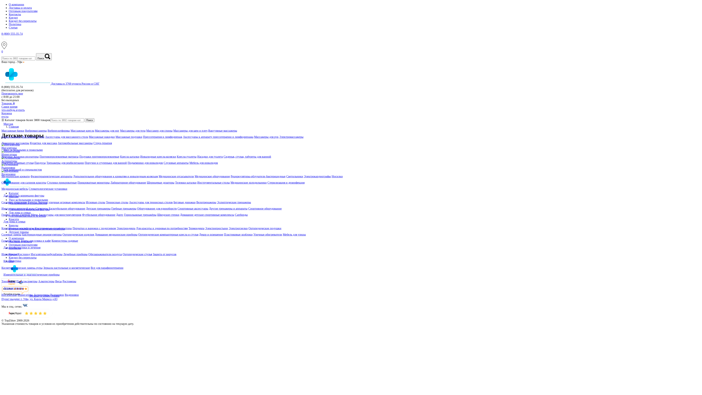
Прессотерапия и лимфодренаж (162, 136)
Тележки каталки (186, 182)
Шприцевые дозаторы (160, 182)
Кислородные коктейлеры (17, 228)
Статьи (13, 27)
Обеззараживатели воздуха (105, 254)
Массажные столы (33, 136)
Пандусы (40, 162)
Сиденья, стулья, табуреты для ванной (247, 156)
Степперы (41, 208)
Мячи (34, 214)
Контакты (15, 14)
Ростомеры (69, 281)
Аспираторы (42, 294)
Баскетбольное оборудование (67, 208)
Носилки (337, 176)
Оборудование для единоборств (157, 208)
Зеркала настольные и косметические (66, 267)
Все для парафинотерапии (107, 267)
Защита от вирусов (164, 254)
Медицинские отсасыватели (176, 176)
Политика (15, 24)
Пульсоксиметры (26, 281)
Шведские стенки (168, 214)
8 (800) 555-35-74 (12, 33)
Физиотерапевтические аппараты (51, 176)
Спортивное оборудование (265, 208)
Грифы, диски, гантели (15, 214)
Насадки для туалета (210, 156)
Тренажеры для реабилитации (65, 162)
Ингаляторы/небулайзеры (47, 254)
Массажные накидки (102, 136)
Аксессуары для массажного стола (66, 136)
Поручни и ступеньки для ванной (106, 162)
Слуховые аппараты (176, 162)
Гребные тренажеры (123, 208)
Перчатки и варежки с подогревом (94, 228)
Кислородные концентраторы (53, 228)
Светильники (294, 176)
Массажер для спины (159, 130)
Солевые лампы (11, 234)
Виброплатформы (59, 130)
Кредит (13, 17)
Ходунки (7, 156)
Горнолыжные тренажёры (140, 214)
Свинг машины (11, 136)
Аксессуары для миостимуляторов (60, 214)
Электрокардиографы (317, 176)
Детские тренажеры (98, 208)
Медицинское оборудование (212, 176)
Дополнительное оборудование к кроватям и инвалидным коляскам (115, 176)
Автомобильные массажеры (75, 143)
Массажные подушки (129, 136)
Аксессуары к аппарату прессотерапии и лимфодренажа (218, 136)
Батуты (32, 202)
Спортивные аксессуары (193, 208)
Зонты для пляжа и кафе (36, 240)
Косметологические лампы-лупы (22, 267)
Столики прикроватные (62, 182)
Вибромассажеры (36, 130)
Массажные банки (12, 130)
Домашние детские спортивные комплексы (207, 214)
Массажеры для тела (133, 130)
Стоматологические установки (48, 188)
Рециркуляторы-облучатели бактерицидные (258, 176)
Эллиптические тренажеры (234, 202)
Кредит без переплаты (23, 20)
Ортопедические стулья (137, 254)
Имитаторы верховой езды (18, 208)
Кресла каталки (129, 156)
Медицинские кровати (15, 176)
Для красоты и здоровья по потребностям (162, 228)
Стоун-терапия (102, 143)
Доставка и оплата (20, 7)
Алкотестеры (46, 281)
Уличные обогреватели (267, 234)
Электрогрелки (238, 228)
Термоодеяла (196, 228)
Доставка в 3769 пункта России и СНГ (75, 83)
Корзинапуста (6, 115)
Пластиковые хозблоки (238, 234)
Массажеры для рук (266, 136)
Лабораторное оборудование (128, 182)
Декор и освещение (211, 234)
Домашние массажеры (15, 143)
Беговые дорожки (184, 202)
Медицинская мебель (14, 188)
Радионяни (57, 294)
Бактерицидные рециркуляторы (42, 234)
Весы (58, 281)
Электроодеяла (126, 228)
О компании (16, 4)
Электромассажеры (291, 136)
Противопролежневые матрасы (59, 156)
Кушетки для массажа (43, 143)
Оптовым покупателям (23, 11)
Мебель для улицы (294, 234)
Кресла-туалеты (187, 156)
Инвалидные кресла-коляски (158, 156)
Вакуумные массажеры (222, 130)
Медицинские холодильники (249, 182)
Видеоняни (72, 294)
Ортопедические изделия (78, 234)
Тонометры (8, 281)
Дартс (119, 214)
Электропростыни (216, 228)
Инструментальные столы (213, 182)
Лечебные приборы (75, 254)
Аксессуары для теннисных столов (151, 202)
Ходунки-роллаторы (26, 156)
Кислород (24, 254)
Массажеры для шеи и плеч (190, 130)
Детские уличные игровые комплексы (61, 202)
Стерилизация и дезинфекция (286, 182)
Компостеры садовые (65, 240)
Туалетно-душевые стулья (17, 162)
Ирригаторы (9, 254)
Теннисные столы (117, 202)
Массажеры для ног (107, 130)
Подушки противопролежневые (99, 156)
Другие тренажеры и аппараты (228, 208)
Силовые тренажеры (14, 202)
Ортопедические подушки (264, 228)
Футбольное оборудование (98, 214)
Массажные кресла (82, 130)
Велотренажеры (206, 202)
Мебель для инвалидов (203, 162)
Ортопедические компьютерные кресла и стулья (168, 234)
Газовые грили (10, 240)
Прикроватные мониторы (94, 182)
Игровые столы (95, 202)
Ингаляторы (9, 294)
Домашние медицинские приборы (116, 234)
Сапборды (241, 214)
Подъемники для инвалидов (145, 162)
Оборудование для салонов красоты (23, 182)
